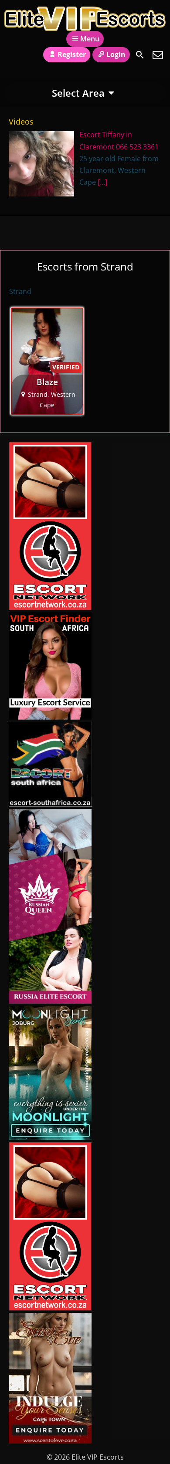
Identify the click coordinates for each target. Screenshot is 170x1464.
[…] (102, 182)
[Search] (140, 55)
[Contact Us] (158, 55)
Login (116, 54)
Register (72, 54)
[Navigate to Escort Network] (50, 607)
